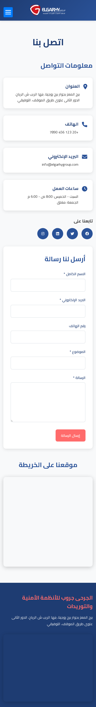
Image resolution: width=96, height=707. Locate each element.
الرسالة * (79, 378)
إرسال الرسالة (70, 435)
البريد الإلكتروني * (73, 300)
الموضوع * (78, 352)
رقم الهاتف (77, 326)
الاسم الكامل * (75, 274)
